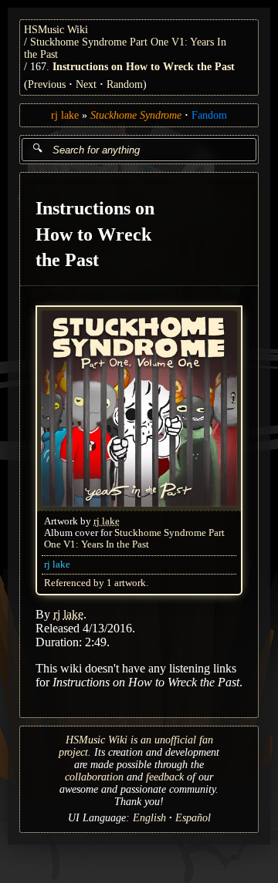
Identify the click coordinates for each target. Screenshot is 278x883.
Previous (47, 84)
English (149, 818)
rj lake (65, 115)
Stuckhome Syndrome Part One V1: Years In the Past (134, 538)
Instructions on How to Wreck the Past (144, 66)
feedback (165, 777)
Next (86, 84)
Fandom (209, 115)
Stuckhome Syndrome (135, 115)
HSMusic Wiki (56, 29)
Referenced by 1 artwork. (96, 583)
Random (125, 84)
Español (193, 818)
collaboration (94, 777)
